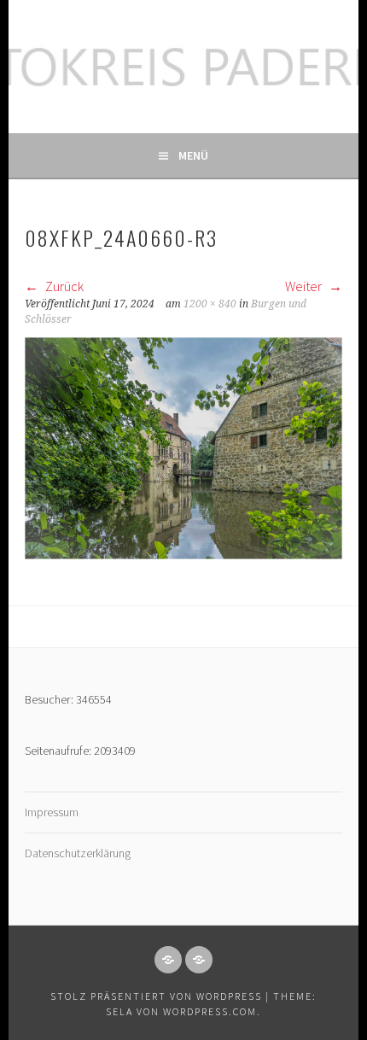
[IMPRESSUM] (168, 959)
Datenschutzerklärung (78, 853)
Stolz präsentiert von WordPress (156, 996)
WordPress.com (210, 1011)
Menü (193, 155)
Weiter (304, 286)
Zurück (63, 286)
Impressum (52, 812)
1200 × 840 (210, 304)
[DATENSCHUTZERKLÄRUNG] (199, 959)
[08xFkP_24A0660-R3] (183, 554)
